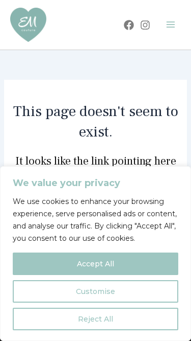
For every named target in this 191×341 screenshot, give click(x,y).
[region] (95, 253)
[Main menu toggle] (170, 24)
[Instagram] (145, 25)
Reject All (95, 319)
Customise (95, 291)
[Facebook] (129, 25)
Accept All (95, 263)
